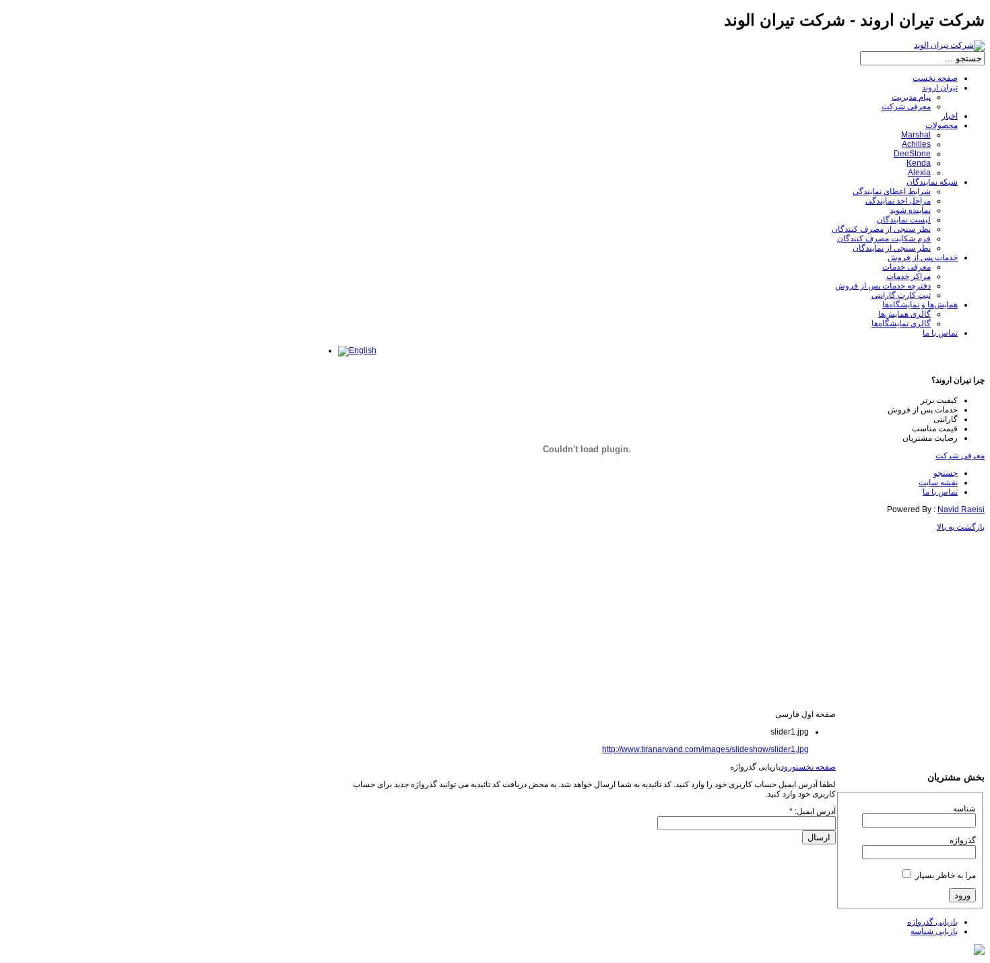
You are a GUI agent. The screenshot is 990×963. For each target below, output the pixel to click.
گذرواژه (963, 840)
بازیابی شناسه (934, 931)
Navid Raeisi (961, 509)
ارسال (818, 837)
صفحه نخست (816, 767)
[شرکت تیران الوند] (949, 45)
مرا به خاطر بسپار (945, 875)
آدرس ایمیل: (812, 811)
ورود (788, 767)
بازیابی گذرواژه (932, 922)
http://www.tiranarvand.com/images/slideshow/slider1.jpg (705, 749)
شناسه (964, 808)
